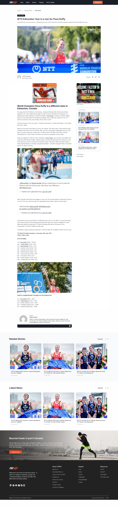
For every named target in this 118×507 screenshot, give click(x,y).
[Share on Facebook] (92, 77)
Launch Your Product (58, 474)
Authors (54, 482)
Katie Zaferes (24, 246)
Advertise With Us (57, 472)
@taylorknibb (36, 183)
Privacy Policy (56, 485)
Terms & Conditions (58, 487)
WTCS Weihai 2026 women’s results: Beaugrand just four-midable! (88, 128)
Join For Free (104, 2)
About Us (55, 469)
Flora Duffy (20, 22)
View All (100, 339)
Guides (80, 482)
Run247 (102, 472)
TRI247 (19, 10)
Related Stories (17, 339)
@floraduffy (24, 183)
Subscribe (97, 2)
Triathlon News (28, 10)
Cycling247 (103, 474)
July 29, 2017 (46, 192)
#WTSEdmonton (25, 188)
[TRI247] (13, 2)
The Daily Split (104, 477)
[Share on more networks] (99, 77)
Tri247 (102, 469)
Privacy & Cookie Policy (98, 498)
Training (41, 2)
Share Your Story (57, 479)
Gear (21, 2)
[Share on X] (96, 77)
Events (34, 2)
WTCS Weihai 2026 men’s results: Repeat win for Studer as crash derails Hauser (87, 149)
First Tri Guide (50, 2)
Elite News (38, 10)
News (27, 2)
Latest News (15, 388)
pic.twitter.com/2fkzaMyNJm (29, 209)
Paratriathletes (83, 479)
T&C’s (107, 498)
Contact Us (55, 477)
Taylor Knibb (49, 138)
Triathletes (82, 477)
